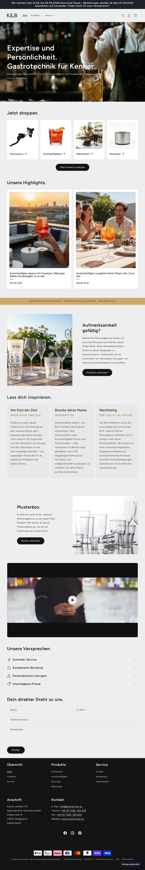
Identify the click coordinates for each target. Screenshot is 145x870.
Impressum (88, 859)
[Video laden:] (72, 600)
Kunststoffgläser (52, 154)
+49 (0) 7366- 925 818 (73, 810)
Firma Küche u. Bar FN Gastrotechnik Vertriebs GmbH (39, 859)
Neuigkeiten (102, 776)
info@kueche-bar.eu (71, 806)
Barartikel (115, 154)
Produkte (11, 776)
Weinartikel (82, 154)
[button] (36, 15)
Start (9, 771)
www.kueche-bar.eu (73, 819)
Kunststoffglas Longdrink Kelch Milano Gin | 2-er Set (105, 275)
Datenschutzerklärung (72, 859)
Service (10, 781)
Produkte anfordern (97, 372)
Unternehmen (102, 781)
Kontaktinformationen (104, 859)
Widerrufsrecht (128, 859)
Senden (16, 750)
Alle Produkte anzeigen (72, 167)
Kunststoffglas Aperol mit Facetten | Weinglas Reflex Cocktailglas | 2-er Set (37, 275)
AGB (117, 859)
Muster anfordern (30, 541)
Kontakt (99, 771)
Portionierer (17, 154)
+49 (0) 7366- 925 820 (69, 814)
